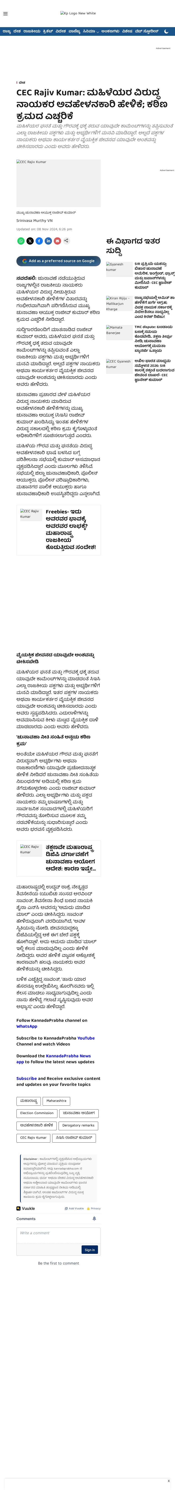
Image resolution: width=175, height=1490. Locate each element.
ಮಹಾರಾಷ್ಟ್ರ (28, 1101)
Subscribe (26, 1079)
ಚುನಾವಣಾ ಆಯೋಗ (79, 1113)
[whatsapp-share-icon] (21, 244)
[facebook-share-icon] (39, 244)
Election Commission (37, 1113)
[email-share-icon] (57, 244)
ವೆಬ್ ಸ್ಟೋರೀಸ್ (147, 31)
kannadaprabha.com (66, 1169)
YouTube (86, 1038)
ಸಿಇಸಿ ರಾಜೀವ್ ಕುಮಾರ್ (74, 1138)
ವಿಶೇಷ (127, 31)
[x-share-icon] (30, 244)
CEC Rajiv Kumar (33, 1138)
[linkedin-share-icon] (48, 244)
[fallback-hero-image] (119, 269)
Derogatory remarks (78, 1126)
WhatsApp (26, 1027)
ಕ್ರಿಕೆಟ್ (48, 31)
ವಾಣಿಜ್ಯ (74, 31)
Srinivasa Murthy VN (34, 221)
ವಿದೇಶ (61, 31)
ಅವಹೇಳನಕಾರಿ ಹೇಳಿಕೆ (36, 1126)
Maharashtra (56, 1101)
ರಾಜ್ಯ (7, 31)
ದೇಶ (17, 31)
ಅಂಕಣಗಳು (110, 31)
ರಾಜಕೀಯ (31, 31)
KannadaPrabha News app (53, 1059)
